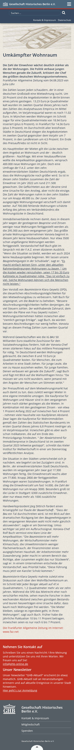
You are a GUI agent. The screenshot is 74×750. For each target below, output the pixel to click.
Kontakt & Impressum (44, 20)
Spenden (27, 731)
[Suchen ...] (63, 12)
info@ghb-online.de (15, 664)
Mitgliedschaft (30, 724)
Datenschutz (64, 20)
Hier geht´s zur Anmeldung (20, 690)
